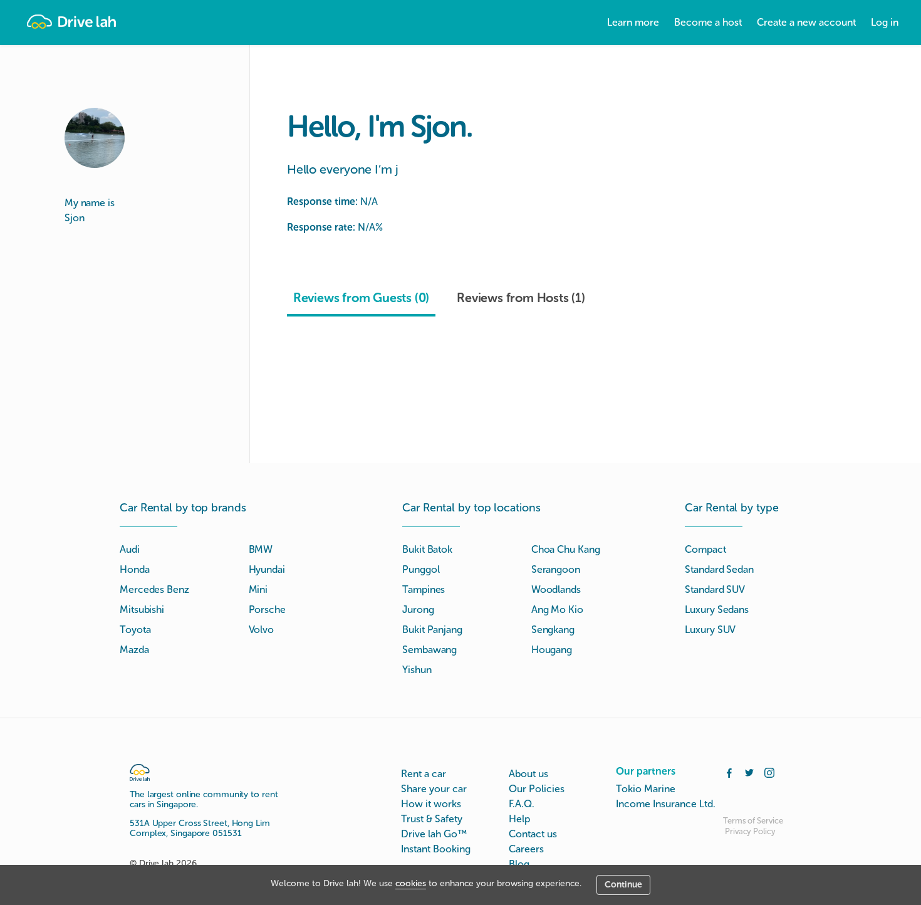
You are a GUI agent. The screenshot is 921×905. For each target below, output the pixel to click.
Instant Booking (436, 849)
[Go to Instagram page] (769, 771)
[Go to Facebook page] (729, 771)
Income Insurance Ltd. (665, 804)
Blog (519, 864)
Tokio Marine (645, 789)
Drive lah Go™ (434, 834)
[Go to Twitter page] (749, 771)
